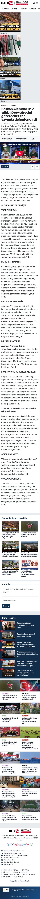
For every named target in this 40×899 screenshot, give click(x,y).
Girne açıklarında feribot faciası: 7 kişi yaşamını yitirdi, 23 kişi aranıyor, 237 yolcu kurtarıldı (30, 770)
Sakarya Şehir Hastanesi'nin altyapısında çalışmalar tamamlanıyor (29, 554)
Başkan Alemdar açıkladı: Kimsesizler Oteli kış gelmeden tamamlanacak (10, 554)
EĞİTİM (24, 874)
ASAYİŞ (14, 9)
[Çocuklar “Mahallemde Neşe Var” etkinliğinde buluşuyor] (30, 782)
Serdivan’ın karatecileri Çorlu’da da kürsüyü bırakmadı (9, 743)
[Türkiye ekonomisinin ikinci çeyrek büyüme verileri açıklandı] (30, 685)
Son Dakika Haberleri (11, 862)
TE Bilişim (25, 896)
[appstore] (14, 881)
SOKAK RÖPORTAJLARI (11, 874)
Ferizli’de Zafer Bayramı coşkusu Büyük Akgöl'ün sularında (28, 534)
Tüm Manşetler (9, 860)
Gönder (6, 606)
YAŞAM (15, 872)
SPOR (4, 716)
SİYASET (32, 9)
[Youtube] (27, 844)
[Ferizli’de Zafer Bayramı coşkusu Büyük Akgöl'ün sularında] (29, 526)
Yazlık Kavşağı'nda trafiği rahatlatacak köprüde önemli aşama (10, 572)
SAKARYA (23, 9)
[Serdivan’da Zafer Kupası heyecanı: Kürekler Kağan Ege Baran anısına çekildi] (10, 758)
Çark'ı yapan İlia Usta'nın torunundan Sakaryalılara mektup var (30, 720)
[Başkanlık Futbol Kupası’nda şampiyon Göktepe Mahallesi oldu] (30, 806)
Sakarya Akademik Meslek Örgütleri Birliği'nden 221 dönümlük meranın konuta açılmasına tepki (30, 745)
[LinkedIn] (24, 844)
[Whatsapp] (31, 844)
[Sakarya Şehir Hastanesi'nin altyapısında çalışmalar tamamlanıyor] (29, 546)
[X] (12, 844)
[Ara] (34, 3)
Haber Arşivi (8, 864)
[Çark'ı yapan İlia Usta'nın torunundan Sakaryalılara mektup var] (30, 708)
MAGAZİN (6, 877)
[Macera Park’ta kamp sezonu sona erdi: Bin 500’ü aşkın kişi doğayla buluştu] (10, 806)
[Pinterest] (16, 844)
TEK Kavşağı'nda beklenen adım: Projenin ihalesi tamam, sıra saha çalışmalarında (10, 535)
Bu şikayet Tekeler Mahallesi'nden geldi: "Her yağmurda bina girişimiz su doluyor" (9, 794)
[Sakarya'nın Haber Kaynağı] (14, 3)
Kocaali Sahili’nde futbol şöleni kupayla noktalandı (10, 719)
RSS (7, 890)
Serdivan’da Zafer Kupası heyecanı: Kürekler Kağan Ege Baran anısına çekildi (8, 770)
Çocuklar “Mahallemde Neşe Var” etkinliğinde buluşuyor (29, 793)
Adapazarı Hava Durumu (12, 853)
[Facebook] (8, 844)
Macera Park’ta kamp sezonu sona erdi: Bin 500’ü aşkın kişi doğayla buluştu (9, 818)
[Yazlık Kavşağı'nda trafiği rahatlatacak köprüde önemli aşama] (10, 565)
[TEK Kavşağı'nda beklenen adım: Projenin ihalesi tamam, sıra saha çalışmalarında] (10, 526)
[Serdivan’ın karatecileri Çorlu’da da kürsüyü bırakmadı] (10, 732)
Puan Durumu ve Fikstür (12, 858)
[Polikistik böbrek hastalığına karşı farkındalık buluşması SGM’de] (29, 565)
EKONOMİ (25, 693)
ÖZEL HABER (18, 877)
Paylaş (6, 167)
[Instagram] (20, 844)
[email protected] (27, 838)
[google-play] (25, 881)
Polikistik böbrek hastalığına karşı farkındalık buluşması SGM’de (28, 573)
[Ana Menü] (37, 3)
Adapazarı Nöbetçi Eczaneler (14, 851)
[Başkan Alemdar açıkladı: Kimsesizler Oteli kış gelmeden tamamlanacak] (10, 546)
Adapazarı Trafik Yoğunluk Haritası (16, 855)
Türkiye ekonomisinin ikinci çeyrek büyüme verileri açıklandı (29, 697)
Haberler (5, 105)
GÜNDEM (5, 9)
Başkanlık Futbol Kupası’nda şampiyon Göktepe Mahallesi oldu (30, 817)
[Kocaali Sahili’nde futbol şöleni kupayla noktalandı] (10, 708)
